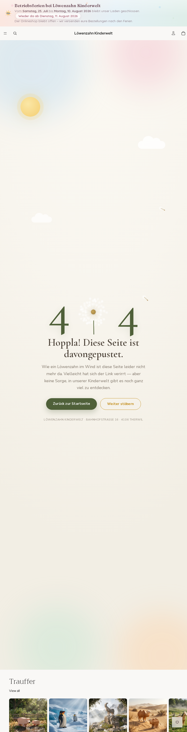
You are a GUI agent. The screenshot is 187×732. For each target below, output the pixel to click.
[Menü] (5, 33)
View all (14, 691)
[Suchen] (15, 33)
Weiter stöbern (120, 404)
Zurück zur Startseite (71, 403)
